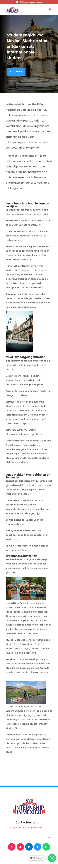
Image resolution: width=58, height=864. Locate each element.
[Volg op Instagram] (12, 847)
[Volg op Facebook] (37, 847)
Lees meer (16, 71)
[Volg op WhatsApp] (46, 847)
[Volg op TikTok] (20, 847)
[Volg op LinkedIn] (29, 847)
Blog (10, 63)
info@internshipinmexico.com (26, 827)
